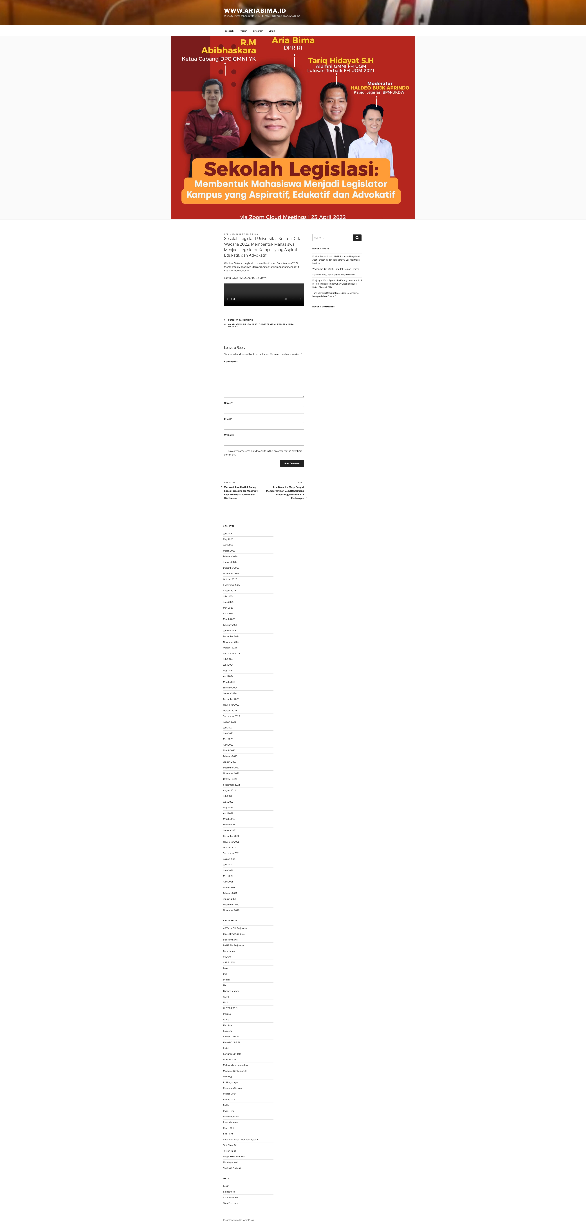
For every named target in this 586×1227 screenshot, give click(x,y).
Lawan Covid (229, 1059)
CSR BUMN (229, 962)
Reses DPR (228, 1128)
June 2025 (228, 602)
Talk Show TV (230, 1145)
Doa (225, 974)
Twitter (243, 30)
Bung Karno (229, 951)
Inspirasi (227, 1014)
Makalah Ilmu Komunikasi (235, 1065)
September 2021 (231, 853)
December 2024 (231, 636)
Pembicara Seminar (240, 320)
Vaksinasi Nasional (232, 1168)
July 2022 (227, 796)
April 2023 (228, 744)
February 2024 (230, 687)
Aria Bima (252, 234)
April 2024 (228, 676)
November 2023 (231, 704)
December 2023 (231, 699)
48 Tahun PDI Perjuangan (235, 928)
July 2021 (227, 864)
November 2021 (231, 841)
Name (228, 403)
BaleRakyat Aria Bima (234, 934)
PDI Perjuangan (230, 1082)
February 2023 (230, 756)
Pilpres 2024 (229, 1099)
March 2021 (229, 887)
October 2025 (230, 579)
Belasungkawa (230, 939)
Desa (225, 968)
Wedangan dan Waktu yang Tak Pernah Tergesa (335, 269)
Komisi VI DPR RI (231, 1042)
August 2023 (229, 722)
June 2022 (228, 801)
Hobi (225, 1002)
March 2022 (229, 819)
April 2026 (228, 545)
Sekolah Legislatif (248, 324)
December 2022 (231, 767)
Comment (231, 361)
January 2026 (230, 562)
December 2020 (231, 904)
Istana (226, 1019)
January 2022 (229, 830)
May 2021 (228, 876)
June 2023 (228, 733)
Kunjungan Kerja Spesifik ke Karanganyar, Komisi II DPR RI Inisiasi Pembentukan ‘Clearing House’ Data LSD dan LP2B (337, 284)
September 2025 (231, 585)
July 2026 (228, 533)
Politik (226, 1105)
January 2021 (229, 899)
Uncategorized (230, 1162)
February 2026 (230, 556)
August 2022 (229, 790)
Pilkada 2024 (229, 1093)
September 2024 (231, 653)
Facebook (228, 30)
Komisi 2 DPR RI (231, 1036)
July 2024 (228, 659)
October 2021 (230, 847)
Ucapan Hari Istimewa (234, 1156)
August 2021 (229, 859)
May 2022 (228, 807)
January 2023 (230, 762)
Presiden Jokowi (231, 1116)
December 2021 (231, 836)
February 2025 (230, 625)
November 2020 (231, 910)
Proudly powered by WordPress (238, 1220)
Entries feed (229, 1191)
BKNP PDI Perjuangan (234, 945)
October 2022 (230, 779)
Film (225, 985)
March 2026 (229, 550)
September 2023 (231, 716)
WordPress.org (230, 1203)
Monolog (227, 1076)
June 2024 (228, 664)
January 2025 (230, 630)
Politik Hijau (228, 1111)
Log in (226, 1186)
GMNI (231, 324)
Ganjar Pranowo (231, 991)
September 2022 (231, 784)
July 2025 (228, 596)
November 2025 (231, 573)
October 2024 (230, 647)
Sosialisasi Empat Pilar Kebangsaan (240, 1139)
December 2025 (231, 567)
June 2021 (228, 870)
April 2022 (228, 813)
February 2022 (230, 824)
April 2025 (228, 613)
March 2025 (229, 619)
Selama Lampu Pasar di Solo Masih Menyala (334, 274)
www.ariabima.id (255, 10)
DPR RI (226, 979)
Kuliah (226, 1048)
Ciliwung (227, 956)
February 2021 (230, 893)
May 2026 (228, 539)
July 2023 (228, 727)
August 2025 (229, 590)
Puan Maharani (230, 1122)
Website (229, 435)
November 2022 (231, 773)
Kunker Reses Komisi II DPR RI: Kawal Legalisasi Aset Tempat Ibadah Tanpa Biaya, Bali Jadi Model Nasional (336, 260)
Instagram (258, 30)
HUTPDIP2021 (230, 1008)
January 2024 (230, 693)
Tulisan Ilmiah (229, 1150)
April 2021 (228, 881)
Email (272, 30)
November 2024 (231, 642)
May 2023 (228, 739)
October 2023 (230, 710)
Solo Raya (228, 1133)
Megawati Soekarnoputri (235, 1071)
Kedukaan (228, 1025)
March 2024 (229, 682)
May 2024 (228, 670)
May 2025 (228, 607)
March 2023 (229, 750)
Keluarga (227, 1031)
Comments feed (231, 1197)
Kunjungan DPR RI (232, 1054)
